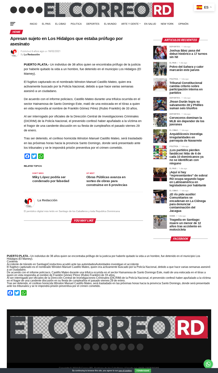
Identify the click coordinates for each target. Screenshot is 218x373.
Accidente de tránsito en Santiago (27, 264)
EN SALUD (150, 23)
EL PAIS (46, 23)
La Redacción (32, 54)
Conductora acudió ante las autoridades (72, 264)
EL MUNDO (110, 23)
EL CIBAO (60, 23)
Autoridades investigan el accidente (117, 264)
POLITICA (76, 23)
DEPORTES (92, 23)
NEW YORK (167, 23)
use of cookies (125, 370)
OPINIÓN (183, 23)
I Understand (143, 370)
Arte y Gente (130, 23)
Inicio (33, 23)
